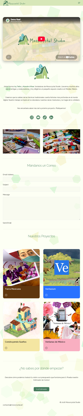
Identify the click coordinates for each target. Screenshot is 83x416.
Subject (6, 185)
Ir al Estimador (41, 389)
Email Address (8, 175)
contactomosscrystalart (13, 405)
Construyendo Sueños (15, 342)
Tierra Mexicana (13, 289)
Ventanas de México (55, 342)
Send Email (7, 223)
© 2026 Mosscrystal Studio (70, 402)
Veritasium (50, 289)
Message (6, 195)
